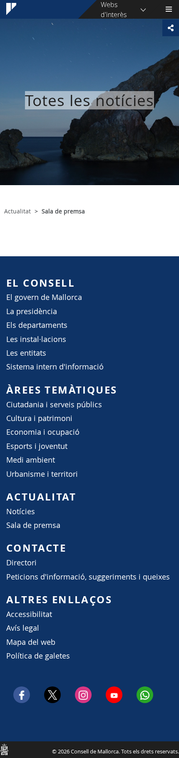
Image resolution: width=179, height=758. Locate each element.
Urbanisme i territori (42, 474)
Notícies (20, 511)
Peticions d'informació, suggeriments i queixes (88, 577)
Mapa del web (30, 642)
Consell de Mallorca (4, 749)
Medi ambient (30, 460)
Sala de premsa (33, 525)
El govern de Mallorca (44, 297)
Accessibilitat (29, 614)
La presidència (31, 311)
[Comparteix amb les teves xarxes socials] (170, 28)
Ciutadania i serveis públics (54, 404)
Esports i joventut (36, 446)
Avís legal (22, 628)
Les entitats (26, 353)
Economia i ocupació (43, 432)
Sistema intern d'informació (55, 367)
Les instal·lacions (36, 339)
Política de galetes (38, 656)
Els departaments (36, 325)
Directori (21, 562)
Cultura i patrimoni (39, 418)
